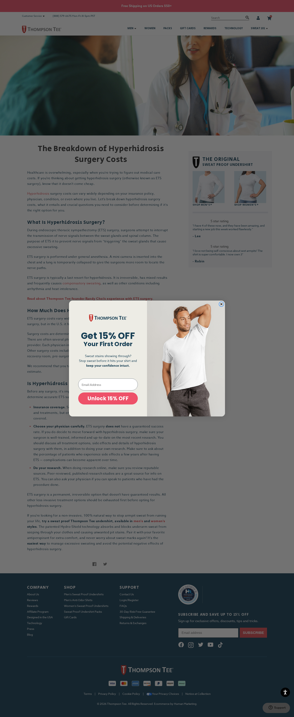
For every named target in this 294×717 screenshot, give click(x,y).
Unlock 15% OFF (108, 398)
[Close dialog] (221, 304)
